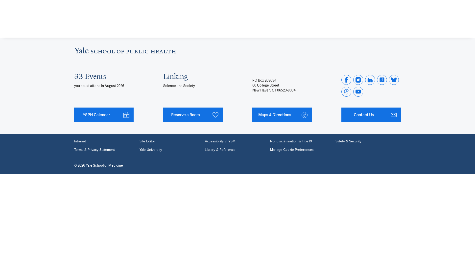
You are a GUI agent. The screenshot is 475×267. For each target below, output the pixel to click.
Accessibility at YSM (220, 141)
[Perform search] (398, 6)
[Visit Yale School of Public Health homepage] (125, 52)
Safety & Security (348, 141)
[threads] (346, 92)
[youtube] (358, 92)
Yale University (151, 150)
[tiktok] (382, 80)
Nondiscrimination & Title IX (291, 141)
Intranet (80, 141)
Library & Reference (220, 150)
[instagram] (358, 80)
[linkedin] (370, 80)
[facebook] (346, 80)
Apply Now (378, 25)
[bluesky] (394, 80)
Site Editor (147, 141)
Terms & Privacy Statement (94, 150)
